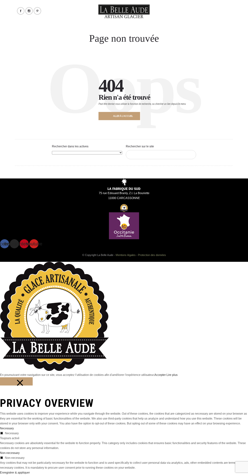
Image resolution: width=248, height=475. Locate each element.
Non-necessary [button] (10, 452)
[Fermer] (16, 381)
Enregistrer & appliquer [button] (15, 472)
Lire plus (172, 374)
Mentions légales (126, 255)
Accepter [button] (160, 374)
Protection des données (152, 255)
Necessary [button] (7, 428)
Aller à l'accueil (123, 116)
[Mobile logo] (54, 369)
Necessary (12, 433)
